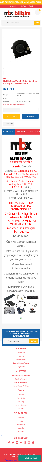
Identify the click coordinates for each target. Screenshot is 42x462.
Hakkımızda (21, 353)
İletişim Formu (21, 360)
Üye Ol (31, 6)
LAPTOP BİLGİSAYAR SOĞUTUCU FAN (27, 94)
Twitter (21, 421)
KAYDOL (34, 341)
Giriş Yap (23, 6)
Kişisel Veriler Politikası (21, 386)
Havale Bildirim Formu (21, 363)
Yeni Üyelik (21, 398)
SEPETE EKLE (12, 116)
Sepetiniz (21, 409)
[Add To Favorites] (30, 110)
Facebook (21, 417)
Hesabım (21, 395)
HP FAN (19, 96)
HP (4, 78)
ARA (37, 23)
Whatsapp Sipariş (31, 458)
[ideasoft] (9, 460)
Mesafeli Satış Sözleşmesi (21, 375)
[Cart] (38, 12)
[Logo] (17, 13)
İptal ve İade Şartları (21, 382)
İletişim (21, 356)
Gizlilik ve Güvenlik (21, 379)
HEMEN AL (30, 116)
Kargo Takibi (21, 367)
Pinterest (21, 431)
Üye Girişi (21, 402)
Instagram (21, 424)
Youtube (21, 428)
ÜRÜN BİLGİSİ (8, 132)
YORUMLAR (21, 132)
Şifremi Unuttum (21, 405)
